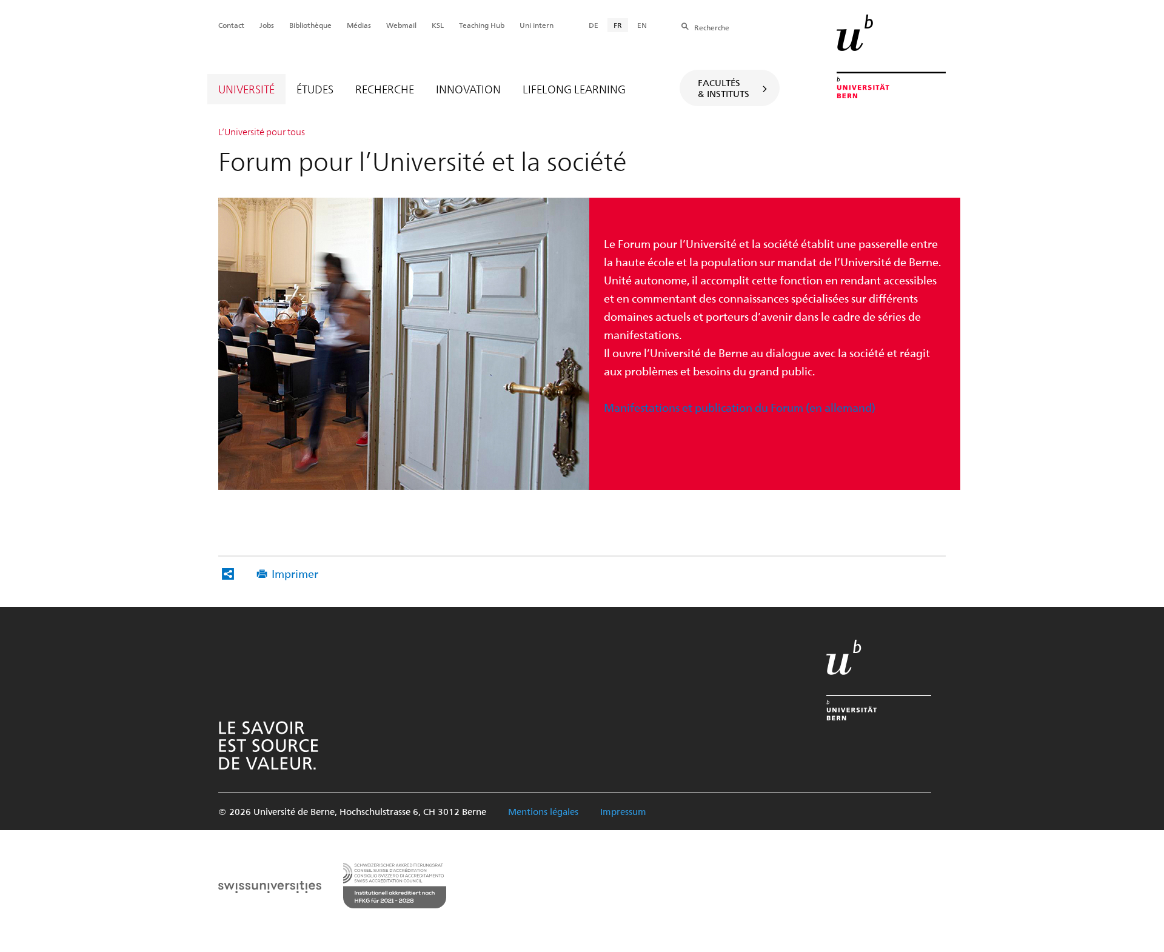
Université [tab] (246, 88)
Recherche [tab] (384, 88)
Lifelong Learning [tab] (574, 88)
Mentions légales (543, 811)
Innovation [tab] (468, 88)
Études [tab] (314, 88)
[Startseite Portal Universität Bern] (891, 56)
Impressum (623, 811)
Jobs (266, 25)
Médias (359, 25)
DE (593, 25)
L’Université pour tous (261, 132)
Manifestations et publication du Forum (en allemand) (739, 407)
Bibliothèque (310, 25)
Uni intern (537, 25)
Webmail (401, 25)
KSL (438, 25)
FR (618, 25)
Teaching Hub (481, 25)
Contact (231, 25)
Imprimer (295, 573)
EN (642, 25)
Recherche (711, 27)
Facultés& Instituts (723, 87)
